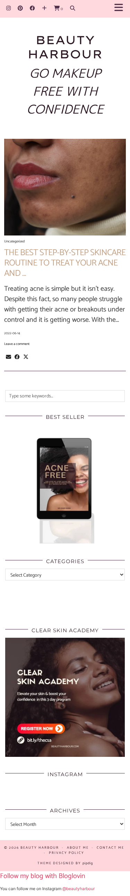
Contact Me (110, 847)
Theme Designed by (65, 863)
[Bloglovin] (44, 8)
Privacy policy (66, 853)
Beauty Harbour (65, 46)
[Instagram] (8, 8)
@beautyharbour (78, 888)
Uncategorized (14, 241)
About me (78, 847)
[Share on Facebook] (17, 357)
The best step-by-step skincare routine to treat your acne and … (64, 263)
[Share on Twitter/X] (25, 357)
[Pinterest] (20, 8)
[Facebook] (32, 8)
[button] (121, 9)
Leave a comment (16, 344)
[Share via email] (8, 357)
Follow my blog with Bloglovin (42, 876)
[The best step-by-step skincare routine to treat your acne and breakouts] (65, 187)
